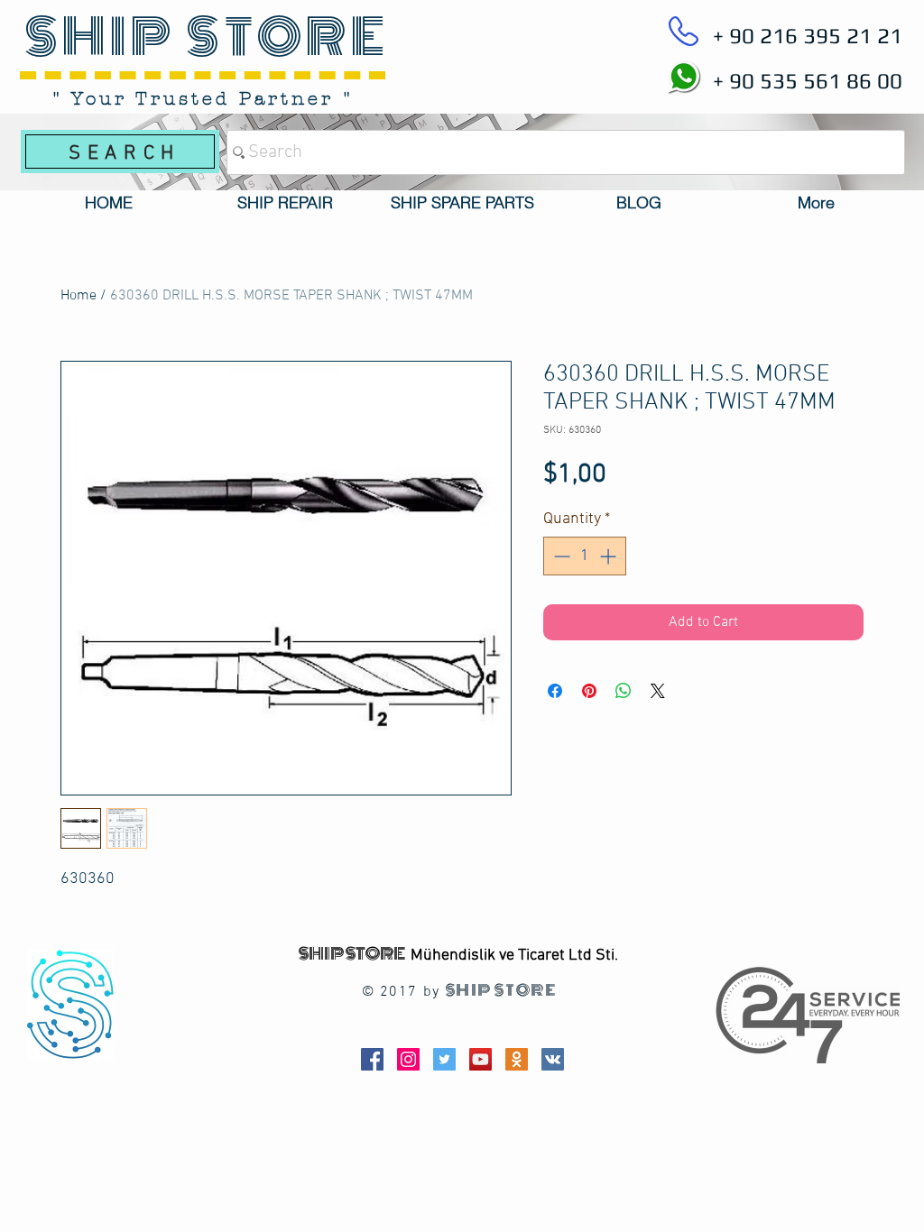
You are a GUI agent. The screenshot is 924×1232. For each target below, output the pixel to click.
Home (78, 296)
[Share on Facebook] (555, 691)
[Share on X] (658, 691)
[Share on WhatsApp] (623, 691)
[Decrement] (560, 556)
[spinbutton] (585, 556)
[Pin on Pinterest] (589, 691)
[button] (285, 203)
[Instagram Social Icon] (408, 1059)
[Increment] (610, 556)
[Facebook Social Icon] (372, 1059)
